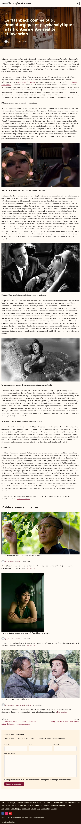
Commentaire (9, 753)
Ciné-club (26, 809)
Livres (7, 809)
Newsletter (45, 809)
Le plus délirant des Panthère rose (15, 699)
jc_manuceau (12, 42)
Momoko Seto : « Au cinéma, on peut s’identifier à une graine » (26, 633)
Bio (2, 809)
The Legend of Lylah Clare (26, 82)
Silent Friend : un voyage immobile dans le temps (21, 555)
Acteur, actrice (21, 705)
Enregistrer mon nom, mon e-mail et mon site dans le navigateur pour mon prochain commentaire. (38, 780)
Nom (6, 745)
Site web (56, 745)
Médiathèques (16, 809)
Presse (33, 809)
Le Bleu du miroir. (23, 499)
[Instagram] (6, 813)
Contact (54, 809)
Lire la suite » (31, 568)
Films (18, 561)
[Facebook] (2, 813)
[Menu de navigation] (77, 3)
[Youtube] (10, 813)
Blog (38, 809)
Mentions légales (8, 822)
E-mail (31, 745)
